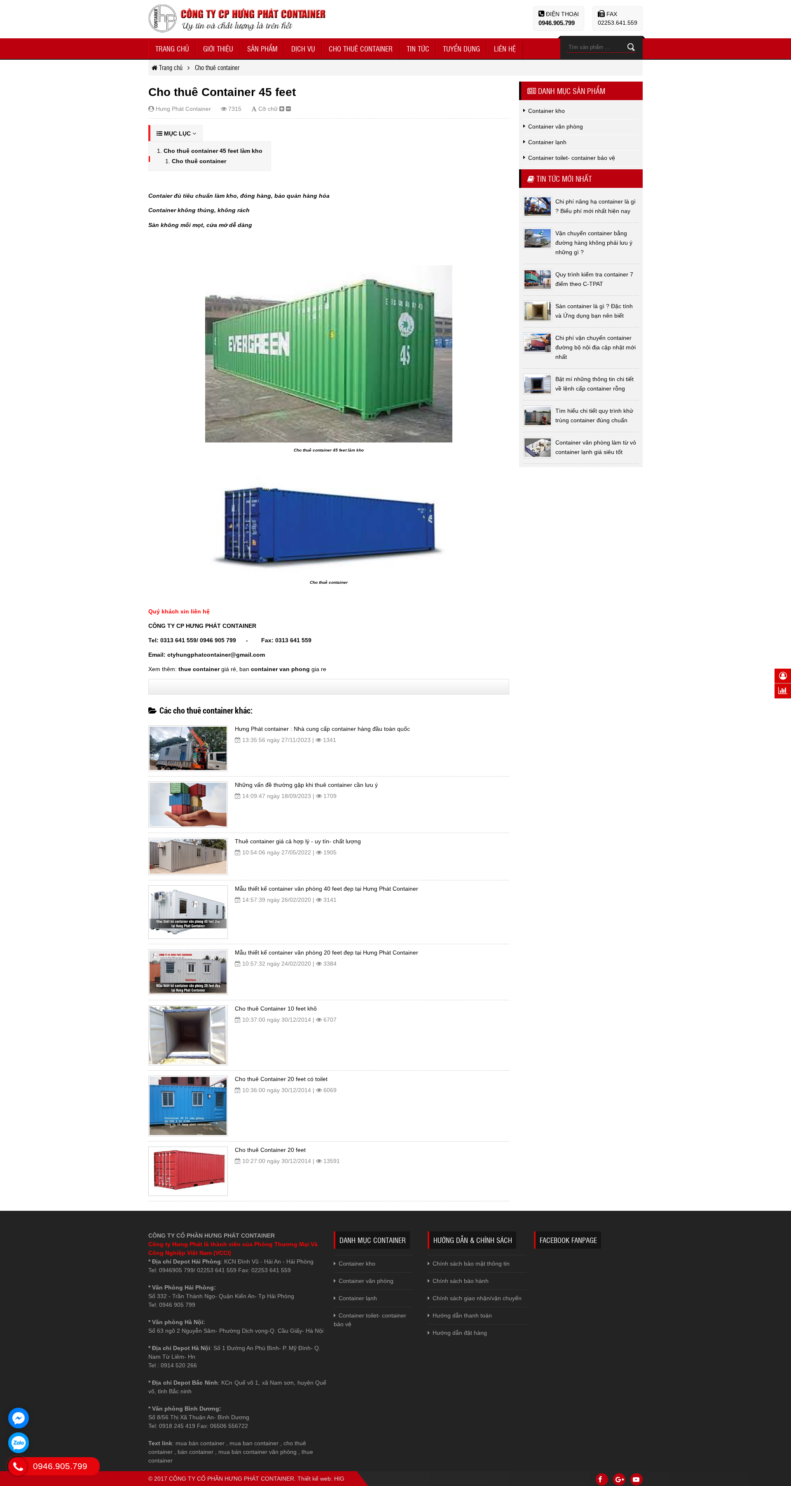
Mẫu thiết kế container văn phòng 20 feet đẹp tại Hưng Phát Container (326, 952)
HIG (339, 1478)
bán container (195, 1452)
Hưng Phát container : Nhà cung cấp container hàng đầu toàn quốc (322, 728)
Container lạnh (358, 1298)
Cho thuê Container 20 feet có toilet (281, 1079)
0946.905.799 (556, 22)
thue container (199, 669)
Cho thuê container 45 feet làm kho (213, 150)
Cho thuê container (199, 161)
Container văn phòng (366, 1281)
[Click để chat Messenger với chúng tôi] (18, 1418)
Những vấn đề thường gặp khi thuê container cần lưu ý (306, 785)
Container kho (357, 1263)
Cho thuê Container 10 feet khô (276, 1008)
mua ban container (253, 1443)
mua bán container (200, 1443)
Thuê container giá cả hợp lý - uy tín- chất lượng (298, 841)
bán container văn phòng (264, 1452)
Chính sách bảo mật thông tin (471, 1263)
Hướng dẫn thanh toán (462, 1315)
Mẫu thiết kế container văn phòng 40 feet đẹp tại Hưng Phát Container (326, 888)
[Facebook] (602, 1479)
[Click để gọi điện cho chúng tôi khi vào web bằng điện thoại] (18, 1466)
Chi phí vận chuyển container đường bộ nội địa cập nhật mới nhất (595, 347)
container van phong (280, 669)
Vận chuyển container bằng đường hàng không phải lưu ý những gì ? (593, 242)
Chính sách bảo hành (461, 1281)
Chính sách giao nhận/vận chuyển (477, 1298)
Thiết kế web (314, 1478)
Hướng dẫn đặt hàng (460, 1332)
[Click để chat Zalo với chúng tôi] (18, 1442)
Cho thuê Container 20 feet (270, 1150)
